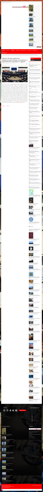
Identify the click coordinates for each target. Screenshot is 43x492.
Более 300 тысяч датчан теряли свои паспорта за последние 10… (34, 239)
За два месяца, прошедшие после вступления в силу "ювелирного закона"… (35, 179)
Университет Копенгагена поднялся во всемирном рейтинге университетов (34, 290)
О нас (37, 485)
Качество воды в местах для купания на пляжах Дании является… (34, 96)
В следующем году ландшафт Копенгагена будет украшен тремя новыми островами (35, 171)
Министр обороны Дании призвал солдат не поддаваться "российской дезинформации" (35, 65)
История (35, 50)
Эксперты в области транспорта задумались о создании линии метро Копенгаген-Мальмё (34, 152)
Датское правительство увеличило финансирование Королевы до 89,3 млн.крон (34, 307)
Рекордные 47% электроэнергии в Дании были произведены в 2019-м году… (34, 244)
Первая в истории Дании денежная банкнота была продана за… (34, 367)
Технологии (24, 50)
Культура (18, 50)
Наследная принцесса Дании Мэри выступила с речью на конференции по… (35, 387)
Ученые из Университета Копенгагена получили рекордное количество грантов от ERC (34, 116)
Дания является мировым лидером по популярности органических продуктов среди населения (34, 257)
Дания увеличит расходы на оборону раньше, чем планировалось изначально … (8, 470)
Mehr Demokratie (19, 102)
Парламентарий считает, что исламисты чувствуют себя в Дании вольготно (34, 147)
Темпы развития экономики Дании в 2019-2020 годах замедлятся (35, 215)
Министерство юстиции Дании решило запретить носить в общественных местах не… (35, 74)
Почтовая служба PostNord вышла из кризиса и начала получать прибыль (34, 222)
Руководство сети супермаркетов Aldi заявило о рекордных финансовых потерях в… (35, 183)
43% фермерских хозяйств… (32, 36)
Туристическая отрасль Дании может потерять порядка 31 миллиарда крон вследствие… (34, 350)
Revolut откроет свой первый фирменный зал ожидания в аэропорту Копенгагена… (8, 452)
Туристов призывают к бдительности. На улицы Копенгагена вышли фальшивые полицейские (34, 133)
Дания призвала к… (31, 32)
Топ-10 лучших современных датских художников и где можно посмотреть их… (35, 100)
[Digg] (32, 418)
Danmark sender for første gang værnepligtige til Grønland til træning (7, 434)
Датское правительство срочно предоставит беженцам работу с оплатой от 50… (35, 92)
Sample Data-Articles (37, 75)
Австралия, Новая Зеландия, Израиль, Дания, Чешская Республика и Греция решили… (34, 277)
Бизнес (34, 22)
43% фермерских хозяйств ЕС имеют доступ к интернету (7, 464)
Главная (4, 50)
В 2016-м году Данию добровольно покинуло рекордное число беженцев (34, 120)
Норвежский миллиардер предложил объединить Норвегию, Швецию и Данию (34, 187)
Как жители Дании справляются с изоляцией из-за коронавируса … (33, 263)
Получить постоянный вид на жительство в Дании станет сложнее (35, 86)
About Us (30, 88)
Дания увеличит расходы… (32, 41)
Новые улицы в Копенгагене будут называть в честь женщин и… (33, 108)
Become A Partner (22, 410)
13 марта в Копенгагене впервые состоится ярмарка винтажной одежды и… (34, 124)
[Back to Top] (1, 490)
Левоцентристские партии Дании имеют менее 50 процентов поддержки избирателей (34, 400)
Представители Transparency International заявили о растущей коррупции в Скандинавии (34, 230)
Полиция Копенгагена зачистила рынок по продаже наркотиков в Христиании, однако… (35, 160)
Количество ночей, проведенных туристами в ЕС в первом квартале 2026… (8, 480)
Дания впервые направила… (32, 16)
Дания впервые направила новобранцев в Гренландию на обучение (8, 440)
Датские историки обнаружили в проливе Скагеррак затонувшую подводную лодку (35, 195)
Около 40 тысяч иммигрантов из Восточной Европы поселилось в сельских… (35, 313)
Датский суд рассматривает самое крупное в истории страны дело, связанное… (34, 141)
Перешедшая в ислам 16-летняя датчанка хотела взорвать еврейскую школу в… (35, 129)
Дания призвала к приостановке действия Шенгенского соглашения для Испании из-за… (8, 458)
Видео (30, 61)
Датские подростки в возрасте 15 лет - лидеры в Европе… (34, 284)
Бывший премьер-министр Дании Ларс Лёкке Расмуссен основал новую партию (34, 361)
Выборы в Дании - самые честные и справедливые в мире (34, 156)
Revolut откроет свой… (32, 27)
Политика (29, 50)
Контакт (40, 485)
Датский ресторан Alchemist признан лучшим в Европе (34, 373)
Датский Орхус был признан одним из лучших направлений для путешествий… (34, 331)
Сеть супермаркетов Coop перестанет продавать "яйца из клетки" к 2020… (34, 104)
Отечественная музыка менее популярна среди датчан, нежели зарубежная (35, 378)
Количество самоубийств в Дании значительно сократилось (33, 204)
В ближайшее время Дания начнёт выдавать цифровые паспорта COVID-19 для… (34, 296)
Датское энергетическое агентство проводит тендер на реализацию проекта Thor (35, 269)
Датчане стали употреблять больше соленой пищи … (34, 251)
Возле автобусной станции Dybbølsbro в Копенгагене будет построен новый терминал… (34, 325)
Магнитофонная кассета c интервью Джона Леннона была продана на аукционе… (34, 393)
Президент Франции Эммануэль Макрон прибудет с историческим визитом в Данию (34, 82)
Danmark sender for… (31, 11)
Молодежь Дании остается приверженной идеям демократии (35, 318)
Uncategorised (36, 89)
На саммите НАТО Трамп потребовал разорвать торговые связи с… (7, 475)
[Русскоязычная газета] (21, 6)
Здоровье (36, 79)
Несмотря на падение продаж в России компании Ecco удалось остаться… (34, 168)
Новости (35, 12)
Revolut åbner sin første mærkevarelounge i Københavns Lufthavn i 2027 (8, 446)
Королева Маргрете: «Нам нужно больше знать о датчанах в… (34, 209)
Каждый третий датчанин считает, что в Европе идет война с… (34, 164)
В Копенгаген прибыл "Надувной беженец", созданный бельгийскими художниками (35, 69)
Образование (5, 52)
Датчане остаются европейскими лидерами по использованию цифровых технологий (34, 112)
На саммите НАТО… (31, 46)
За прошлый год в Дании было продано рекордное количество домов (34, 341)
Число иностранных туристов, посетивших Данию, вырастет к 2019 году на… (35, 137)
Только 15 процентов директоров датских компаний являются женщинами (34, 356)
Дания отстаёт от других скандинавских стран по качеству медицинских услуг (34, 78)
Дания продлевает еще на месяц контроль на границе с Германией (34, 175)
